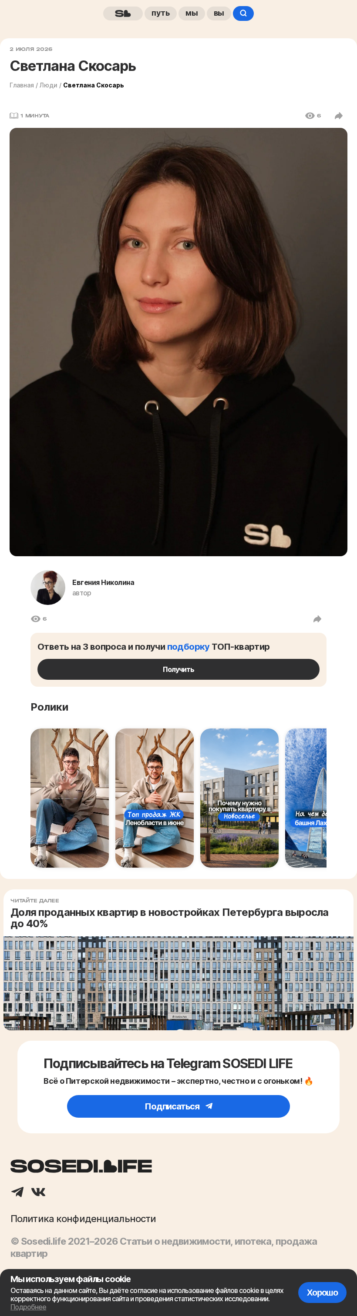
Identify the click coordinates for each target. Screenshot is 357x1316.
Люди (48, 85)
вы (219, 12)
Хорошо (322, 1292)
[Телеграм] (17, 1193)
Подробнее (28, 1307)
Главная (22, 85)
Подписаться (173, 1106)
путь (161, 12)
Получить (178, 669)
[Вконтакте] (38, 1193)
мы (191, 12)
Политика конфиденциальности (83, 1218)
